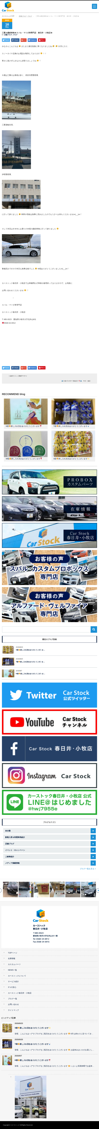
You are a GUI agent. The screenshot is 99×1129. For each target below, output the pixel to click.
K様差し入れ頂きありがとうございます (23, 426)
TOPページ (12, 953)
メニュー (94, 6)
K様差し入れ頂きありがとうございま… (30, 674)
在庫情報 (11, 959)
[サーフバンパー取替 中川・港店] (10, 889)
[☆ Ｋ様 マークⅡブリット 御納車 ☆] (57, 889)
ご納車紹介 (9, 857)
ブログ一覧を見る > (88, 869)
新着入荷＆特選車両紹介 (15, 837)
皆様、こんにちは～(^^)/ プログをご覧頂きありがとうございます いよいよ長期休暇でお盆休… (54, 1066)
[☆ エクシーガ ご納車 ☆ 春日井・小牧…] (72, 889)
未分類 (8, 831)
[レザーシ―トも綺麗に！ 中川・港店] (88, 889)
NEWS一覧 (12, 970)
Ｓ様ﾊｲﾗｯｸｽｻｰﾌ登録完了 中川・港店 (76, 381)
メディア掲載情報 (12, 863)
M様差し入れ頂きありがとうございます (23, 459)
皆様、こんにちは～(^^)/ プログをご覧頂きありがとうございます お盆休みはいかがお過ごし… (54, 1050)
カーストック (15, 1125)
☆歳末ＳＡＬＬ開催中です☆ (18, 376)
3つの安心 (12, 987)
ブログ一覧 (12, 999)
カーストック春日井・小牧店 (19, 993)
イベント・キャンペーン (15, 850)
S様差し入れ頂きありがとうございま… (30, 650)
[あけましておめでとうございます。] (41, 889)
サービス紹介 (13, 982)
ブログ (29, 16)
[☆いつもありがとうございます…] (26, 889)
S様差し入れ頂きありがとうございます (70, 459)
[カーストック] (22, 6)
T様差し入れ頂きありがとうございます (70, 426)
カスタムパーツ (14, 964)
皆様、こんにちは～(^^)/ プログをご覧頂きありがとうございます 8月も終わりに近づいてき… (54, 1034)
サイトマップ (13, 1010)
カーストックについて (17, 976)
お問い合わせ (13, 1004)
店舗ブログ (23, 16)
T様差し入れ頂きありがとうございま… (30, 662)
